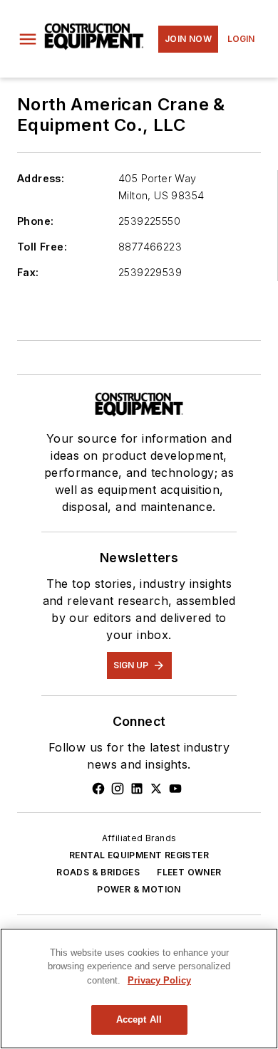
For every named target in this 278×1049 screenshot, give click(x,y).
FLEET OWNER (189, 872)
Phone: (35, 221)
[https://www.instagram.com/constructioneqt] (117, 788)
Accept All (139, 1019)
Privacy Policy (159, 980)
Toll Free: (42, 247)
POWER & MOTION (139, 889)
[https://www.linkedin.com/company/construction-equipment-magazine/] (137, 788)
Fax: (28, 272)
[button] (27, 39)
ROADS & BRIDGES (98, 872)
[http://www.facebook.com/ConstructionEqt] (98, 788)
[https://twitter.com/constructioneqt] (156, 788)
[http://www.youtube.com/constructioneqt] (175, 788)
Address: (40, 178)
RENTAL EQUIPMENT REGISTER (139, 855)
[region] (139, 988)
